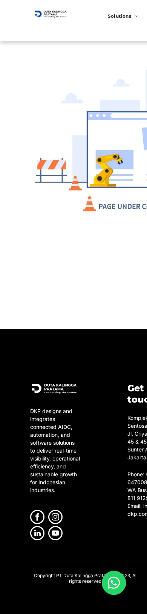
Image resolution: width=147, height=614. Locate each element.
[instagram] (55, 518)
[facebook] (37, 518)
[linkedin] (37, 534)
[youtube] (55, 534)
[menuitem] (122, 16)
